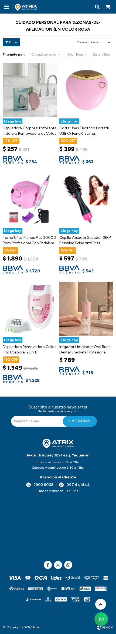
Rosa (75, 54)
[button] (97, 7)
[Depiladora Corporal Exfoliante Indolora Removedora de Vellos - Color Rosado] (30, 90)
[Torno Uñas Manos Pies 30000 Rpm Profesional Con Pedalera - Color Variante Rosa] (30, 199)
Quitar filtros (101, 54)
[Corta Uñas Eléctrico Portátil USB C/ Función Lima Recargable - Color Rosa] (86, 90)
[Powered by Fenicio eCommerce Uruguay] (105, 627)
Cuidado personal (43, 54)
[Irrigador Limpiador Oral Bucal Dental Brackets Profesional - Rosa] (86, 309)
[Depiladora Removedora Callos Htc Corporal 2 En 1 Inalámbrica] (30, 309)
